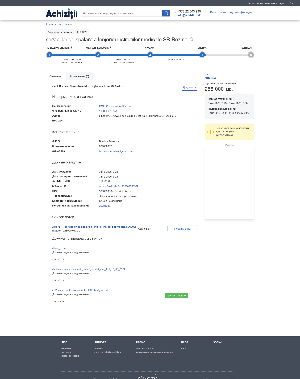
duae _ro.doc (59, 248)
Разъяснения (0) (79, 76)
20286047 (104, 205)
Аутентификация (275, 3)
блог (183, 348)
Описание (55, 76)
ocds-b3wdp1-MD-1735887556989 (118, 186)
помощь (98, 348)
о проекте (66, 348)
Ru (291, 3)
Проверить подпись (176, 295)
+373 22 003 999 (188, 11)
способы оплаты (144, 348)
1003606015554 (108, 111)
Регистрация (255, 3)
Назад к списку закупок (60, 24)
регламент (66, 351)
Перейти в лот (182, 228)
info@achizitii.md (188, 15)
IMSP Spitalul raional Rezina (115, 106)
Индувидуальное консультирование (154, 351)
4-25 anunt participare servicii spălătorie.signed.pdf (80, 290)
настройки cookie (70, 355)
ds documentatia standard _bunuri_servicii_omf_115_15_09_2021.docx (91, 269)
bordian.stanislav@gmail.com (116, 151)
